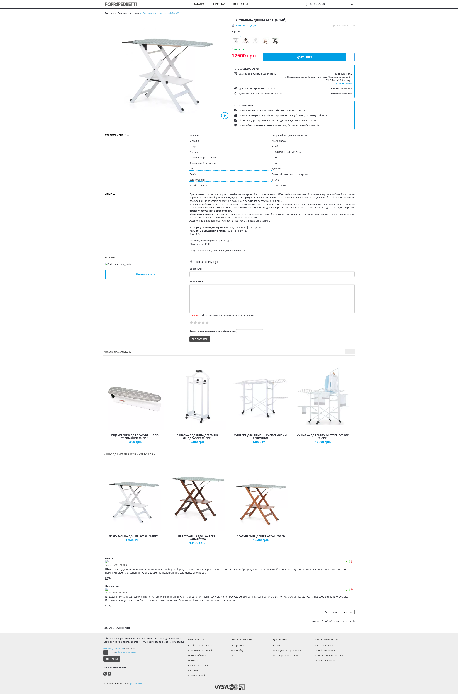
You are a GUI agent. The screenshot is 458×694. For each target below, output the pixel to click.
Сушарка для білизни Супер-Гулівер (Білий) (323, 436)
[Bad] (352, 561)
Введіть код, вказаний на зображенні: (212, 331)
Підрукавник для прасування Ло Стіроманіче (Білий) (135, 436)
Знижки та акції (196, 675)
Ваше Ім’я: (195, 268)
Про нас (192, 660)
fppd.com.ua (136, 683)
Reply (108, 577)
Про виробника (197, 655)
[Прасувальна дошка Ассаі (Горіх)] (265, 40)
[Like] (349, 561)
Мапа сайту (237, 650)
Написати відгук (145, 274)
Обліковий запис (324, 645)
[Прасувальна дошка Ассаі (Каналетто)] (246, 40)
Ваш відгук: (196, 281)
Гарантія (193, 670)
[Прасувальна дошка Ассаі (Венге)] (275, 40)
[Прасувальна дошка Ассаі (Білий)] (167, 68)
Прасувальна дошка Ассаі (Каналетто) (197, 537)
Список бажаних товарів (329, 655)
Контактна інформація (200, 650)
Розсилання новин (325, 660)
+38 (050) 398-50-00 (113, 648)
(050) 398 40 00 (344, 83)
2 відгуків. (252, 25)
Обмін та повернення (200, 645)
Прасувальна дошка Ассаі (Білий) (133, 536)
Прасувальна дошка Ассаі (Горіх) (261, 536)
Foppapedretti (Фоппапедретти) (289, 135)
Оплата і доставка (198, 665)
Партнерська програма (286, 655)
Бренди (277, 645)
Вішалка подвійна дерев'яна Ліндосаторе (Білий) (198, 436)
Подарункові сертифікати (287, 650)
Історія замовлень (325, 650)
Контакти (112, 659)
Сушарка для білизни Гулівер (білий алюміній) (260, 436)
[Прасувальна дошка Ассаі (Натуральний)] (255, 40)
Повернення (237, 645)
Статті (234, 655)
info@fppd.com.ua (126, 652)
